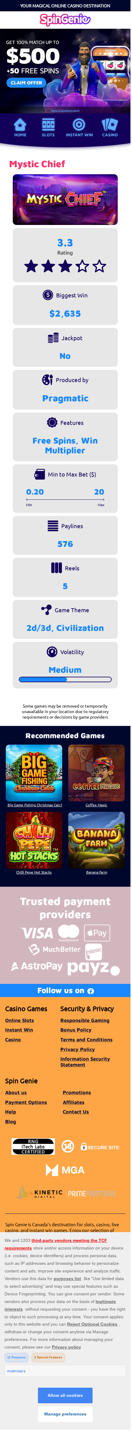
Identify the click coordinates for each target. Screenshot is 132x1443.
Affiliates (73, 1102)
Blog (10, 1121)
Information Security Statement (85, 1061)
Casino (110, 134)
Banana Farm (96, 872)
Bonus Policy (76, 1030)
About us (16, 1092)
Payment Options (26, 1102)
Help (10, 1111)
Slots (48, 134)
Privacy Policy (77, 1049)
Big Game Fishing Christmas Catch (35, 804)
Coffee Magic (96, 804)
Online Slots (19, 1020)
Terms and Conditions (86, 1039)
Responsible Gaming (85, 1020)
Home (20, 134)
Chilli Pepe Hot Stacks (34, 872)
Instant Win (79, 134)
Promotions (77, 1092)
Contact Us (76, 1111)
